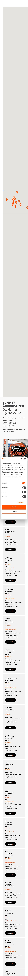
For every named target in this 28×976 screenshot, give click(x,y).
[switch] (24, 487)
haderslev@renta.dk (10, 687)
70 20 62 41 (8, 714)
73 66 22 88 (8, 858)
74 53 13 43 (8, 684)
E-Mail (6, 566)
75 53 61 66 (8, 797)
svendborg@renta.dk (10, 951)
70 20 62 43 (8, 742)
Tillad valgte (14, 511)
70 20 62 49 (8, 656)
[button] (20, 205)
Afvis (14, 516)
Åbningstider (8, 539)
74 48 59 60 (8, 917)
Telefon (7, 535)
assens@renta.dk (9, 568)
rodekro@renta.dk (10, 862)
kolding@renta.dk (9, 801)
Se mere (9, 522)
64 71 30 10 (8, 564)
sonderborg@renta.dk (11, 921)
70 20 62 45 (8, 595)
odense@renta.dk (9, 831)
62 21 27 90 (8, 947)
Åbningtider (8, 834)
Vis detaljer (21, 502)
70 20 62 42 (8, 769)
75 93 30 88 (8, 625)
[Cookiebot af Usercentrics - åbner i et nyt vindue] (20, 458)
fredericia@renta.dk (10, 629)
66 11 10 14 (8, 828)
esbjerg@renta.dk (9, 598)
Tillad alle (14, 506)
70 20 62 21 (8, 889)
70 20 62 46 (8, 536)
